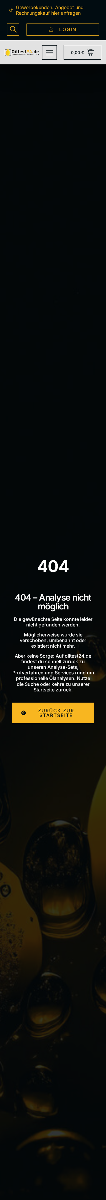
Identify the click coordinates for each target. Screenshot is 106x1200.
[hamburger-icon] (49, 52)
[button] (13, 30)
